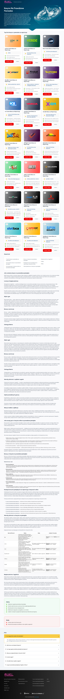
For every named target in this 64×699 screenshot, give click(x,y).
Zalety (42, 261)
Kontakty (48, 681)
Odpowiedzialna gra (21, 683)
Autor (48, 679)
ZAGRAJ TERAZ (9, 61)
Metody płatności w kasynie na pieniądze (32, 266)
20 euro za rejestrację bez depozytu (12, 507)
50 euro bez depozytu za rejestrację (12, 511)
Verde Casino (6, 685)
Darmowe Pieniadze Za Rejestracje (9, 679)
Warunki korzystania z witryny (23, 681)
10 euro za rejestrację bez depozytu (12, 503)
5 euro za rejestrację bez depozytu (12, 501)
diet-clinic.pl (37, 696)
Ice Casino (5, 683)
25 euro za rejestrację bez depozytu (12, 509)
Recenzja (17, 61)
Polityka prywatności (21, 679)
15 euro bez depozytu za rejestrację (12, 505)
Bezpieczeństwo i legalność (46, 259)
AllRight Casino (6, 690)
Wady (42, 263)
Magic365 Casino (6, 681)
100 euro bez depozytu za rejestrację (13, 513)
